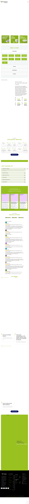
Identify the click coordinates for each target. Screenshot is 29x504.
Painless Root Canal (9, 145)
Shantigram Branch (24, 59)
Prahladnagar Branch (24, 55)
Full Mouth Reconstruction (4, 151)
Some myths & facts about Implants (7, 404)
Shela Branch (11, 59)
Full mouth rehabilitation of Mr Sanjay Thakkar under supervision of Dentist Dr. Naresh (21, 337)
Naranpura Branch (18, 55)
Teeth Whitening (14, 150)
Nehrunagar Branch (5, 59)
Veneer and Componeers (25, 150)
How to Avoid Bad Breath (7, 335)
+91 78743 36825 (22, 444)
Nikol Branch (5, 62)
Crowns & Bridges (25, 145)
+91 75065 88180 (20, 482)
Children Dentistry (9, 150)
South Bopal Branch (11, 55)
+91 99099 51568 (20, 477)
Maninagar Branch (18, 59)
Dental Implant (14, 145)
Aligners (20, 149)
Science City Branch (5, 55)
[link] (27, 1)
